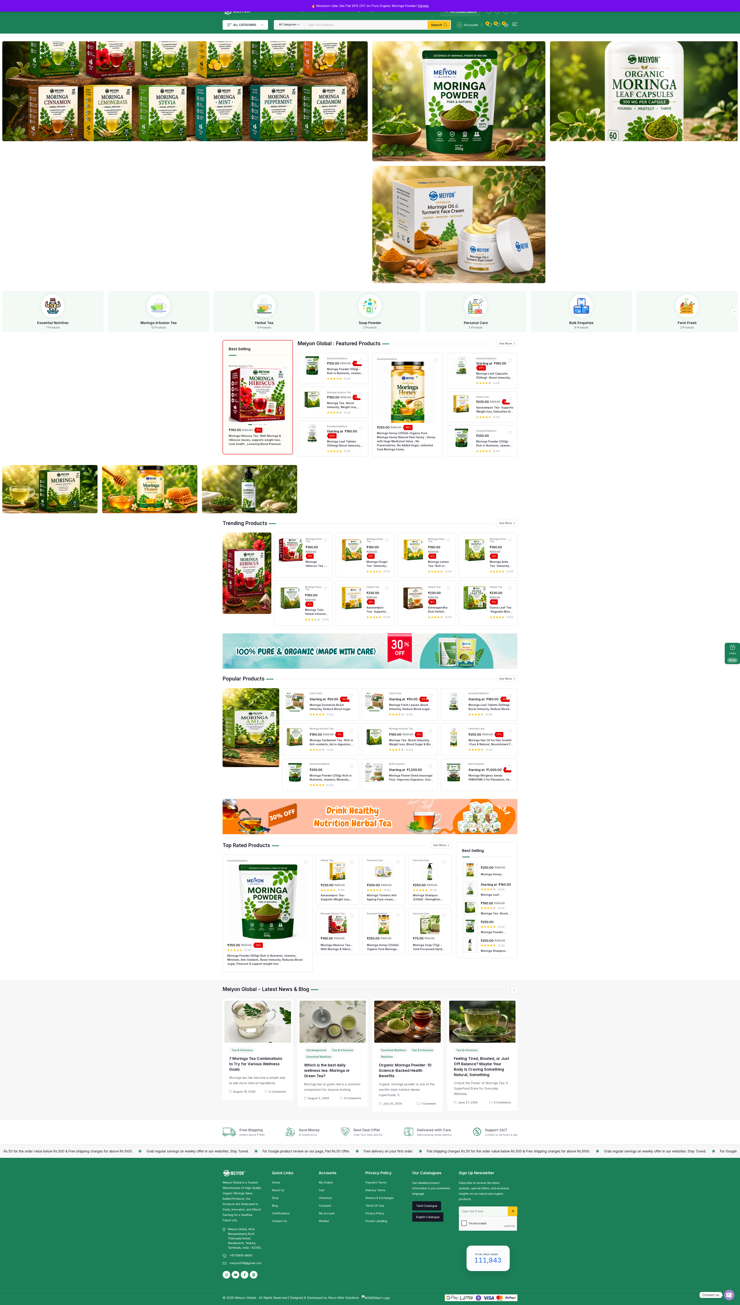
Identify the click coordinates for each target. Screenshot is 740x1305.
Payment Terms (375, 1182)
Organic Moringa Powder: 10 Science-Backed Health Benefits (405, 1070)
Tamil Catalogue (426, 1206)
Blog (275, 1205)
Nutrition (387, 1056)
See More (505, 343)
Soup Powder (370, 323)
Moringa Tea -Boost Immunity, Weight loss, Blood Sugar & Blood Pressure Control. (342, 405)
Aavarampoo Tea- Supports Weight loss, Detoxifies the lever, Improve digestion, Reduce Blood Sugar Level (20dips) (494, 410)
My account (327, 1213)
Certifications (281, 1213)
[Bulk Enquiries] (581, 306)
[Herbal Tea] (264, 306)
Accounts (471, 25)
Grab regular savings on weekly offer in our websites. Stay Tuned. (461, 1151)
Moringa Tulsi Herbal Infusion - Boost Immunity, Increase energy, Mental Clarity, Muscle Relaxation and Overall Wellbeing (316, 612)
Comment (428, 1103)
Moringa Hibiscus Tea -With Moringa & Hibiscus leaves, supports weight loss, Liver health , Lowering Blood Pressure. (255, 440)
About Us (278, 1190)
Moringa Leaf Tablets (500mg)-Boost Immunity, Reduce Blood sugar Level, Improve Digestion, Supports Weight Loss (345, 443)
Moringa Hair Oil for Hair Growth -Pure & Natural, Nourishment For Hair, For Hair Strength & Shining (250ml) (490, 742)
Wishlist (324, 1221)
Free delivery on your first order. (194, 1151)
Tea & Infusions (242, 1050)
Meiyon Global (246, 1298)
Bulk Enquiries (581, 323)
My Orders (326, 1182)
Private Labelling (376, 1221)
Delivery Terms (375, 1190)
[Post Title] (258, 1021)
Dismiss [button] (423, 6)
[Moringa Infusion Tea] (158, 306)
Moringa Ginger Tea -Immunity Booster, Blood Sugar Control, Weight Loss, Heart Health (377, 564)
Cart (321, 1190)
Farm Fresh (687, 323)
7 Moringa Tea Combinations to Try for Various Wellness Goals (255, 1064)
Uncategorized (316, 1050)
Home (276, 1182)
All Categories (244, 24)
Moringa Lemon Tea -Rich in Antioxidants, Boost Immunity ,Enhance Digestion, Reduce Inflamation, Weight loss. (438, 564)
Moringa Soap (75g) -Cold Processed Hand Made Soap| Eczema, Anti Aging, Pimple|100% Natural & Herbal (429, 947)
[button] (514, 24)
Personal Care (476, 323)
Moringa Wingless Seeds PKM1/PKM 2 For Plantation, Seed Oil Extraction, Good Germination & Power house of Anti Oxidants (490, 778)
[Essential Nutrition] (52, 306)
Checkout (325, 1198)
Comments (277, 1091)
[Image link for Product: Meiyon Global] (258, 396)
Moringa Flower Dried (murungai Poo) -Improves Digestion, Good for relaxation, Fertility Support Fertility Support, (410, 778)
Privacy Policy (374, 1213)
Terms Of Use (374, 1205)
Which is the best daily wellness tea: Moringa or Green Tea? (327, 1070)
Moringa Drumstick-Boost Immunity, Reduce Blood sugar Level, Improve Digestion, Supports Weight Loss (330, 707)
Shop (275, 1198)
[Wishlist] (285, 368)
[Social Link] (244, 1275)
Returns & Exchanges (379, 1198)
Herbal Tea (264, 323)
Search (436, 25)
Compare (325, 1205)
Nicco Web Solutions (344, 1298)
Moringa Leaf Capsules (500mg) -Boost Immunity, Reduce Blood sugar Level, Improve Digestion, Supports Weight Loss (494, 376)
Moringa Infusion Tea (158, 323)
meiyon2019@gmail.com (246, 1263)
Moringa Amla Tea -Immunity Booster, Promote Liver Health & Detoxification (501, 564)
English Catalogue (428, 1217)
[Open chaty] (729, 1295)
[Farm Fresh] (687, 306)
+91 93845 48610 (463, 12)
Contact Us (279, 1221)
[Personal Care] (475, 306)
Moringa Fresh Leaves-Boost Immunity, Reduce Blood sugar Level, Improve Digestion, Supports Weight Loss (409, 707)
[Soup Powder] (370, 306)
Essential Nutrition (53, 323)
